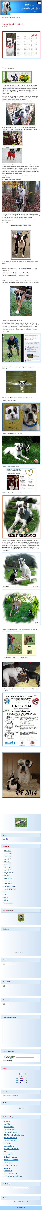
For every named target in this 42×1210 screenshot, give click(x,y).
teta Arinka (7, 1124)
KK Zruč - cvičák (9, 1151)
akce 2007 (7, 851)
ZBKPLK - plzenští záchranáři (14, 1135)
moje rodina (8, 881)
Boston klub (8, 1171)
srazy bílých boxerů (10, 889)
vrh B (6, 897)
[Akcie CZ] (21, 1075)
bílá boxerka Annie (10, 1138)
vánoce (6, 892)
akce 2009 (7, 856)
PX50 (17, 1082)
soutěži (7, 147)
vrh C (6, 900)
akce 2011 (7, 862)
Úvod (2, 17)
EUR (17, 1080)
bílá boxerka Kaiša (10, 1132)
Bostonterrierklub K (10, 1173)
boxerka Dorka (9, 1146)
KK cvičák (7, 1143)
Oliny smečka (8, 1154)
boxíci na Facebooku (11, 1160)
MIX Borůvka (8, 878)
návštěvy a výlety (10, 886)
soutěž (6, 129)
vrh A (6, 894)
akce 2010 (7, 859)
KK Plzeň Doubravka (11, 1149)
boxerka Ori (8, 1162)
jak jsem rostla (9, 873)
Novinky (7, 17)
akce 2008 (7, 853)
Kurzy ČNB (21, 1076)
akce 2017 (7, 870)
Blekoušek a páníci (10, 1157)
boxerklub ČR (9, 1127)
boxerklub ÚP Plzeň (11, 1140)
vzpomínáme (8, 903)
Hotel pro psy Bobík (11, 1165)
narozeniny (8, 884)
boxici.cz (7, 1168)
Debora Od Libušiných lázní (13, 1176)
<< (14, 1201)
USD (17, 1078)
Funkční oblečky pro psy (30, 129)
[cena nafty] (9, 964)
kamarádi (7, 875)
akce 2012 (7, 864)
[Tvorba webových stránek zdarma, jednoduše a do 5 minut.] (25, 1207)
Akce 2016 (7, 867)
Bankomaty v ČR (18, 952)
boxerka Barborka (10, 1129)
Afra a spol (7, 1121)
